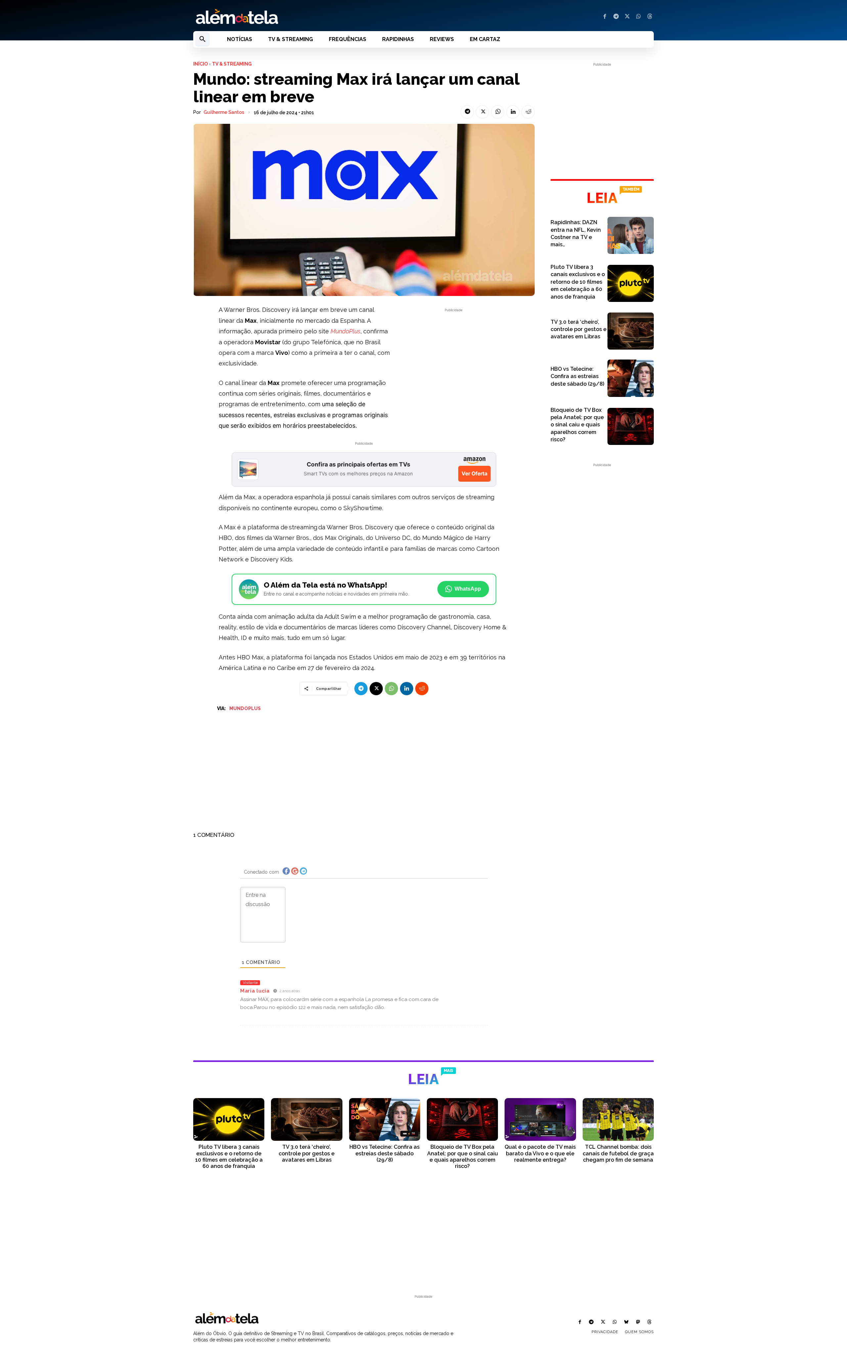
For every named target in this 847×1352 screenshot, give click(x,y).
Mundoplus (245, 708)
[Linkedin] (512, 112)
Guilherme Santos (223, 112)
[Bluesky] (626, 1322)
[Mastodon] (638, 1322)
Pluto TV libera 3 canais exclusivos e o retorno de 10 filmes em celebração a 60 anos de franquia (578, 282)
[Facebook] (605, 17)
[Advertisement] (453, 360)
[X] (627, 17)
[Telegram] (616, 17)
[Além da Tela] (304, 17)
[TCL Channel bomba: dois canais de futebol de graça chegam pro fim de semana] (618, 1119)
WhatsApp (468, 589)
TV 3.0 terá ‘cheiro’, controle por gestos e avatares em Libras (578, 329)
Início (200, 64)
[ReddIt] (528, 112)
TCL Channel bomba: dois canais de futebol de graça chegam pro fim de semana (618, 1153)
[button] (202, 39)
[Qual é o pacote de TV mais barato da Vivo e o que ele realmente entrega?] (540, 1119)
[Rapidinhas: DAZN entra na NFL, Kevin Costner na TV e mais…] (630, 235)
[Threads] (650, 17)
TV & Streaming (232, 64)
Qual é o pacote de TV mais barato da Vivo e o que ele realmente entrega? (540, 1153)
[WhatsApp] (639, 17)
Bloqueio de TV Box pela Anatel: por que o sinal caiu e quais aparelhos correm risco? (577, 425)
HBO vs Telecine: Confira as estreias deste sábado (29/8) (577, 376)
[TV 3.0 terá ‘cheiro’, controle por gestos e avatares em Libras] (630, 331)
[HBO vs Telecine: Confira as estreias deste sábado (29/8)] (630, 378)
